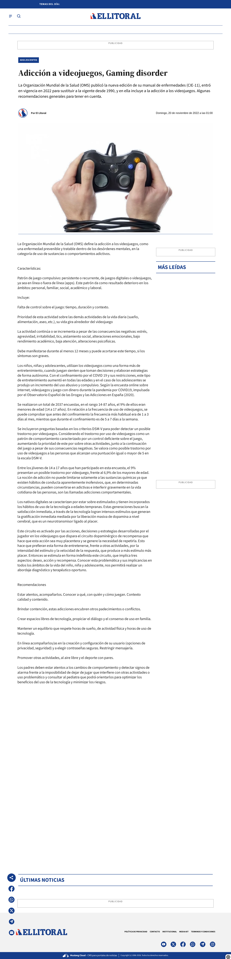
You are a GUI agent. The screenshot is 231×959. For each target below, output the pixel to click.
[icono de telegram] (203, 944)
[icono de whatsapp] (192, 944)
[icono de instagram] (212, 944)
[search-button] (19, 16)
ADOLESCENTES (28, 60)
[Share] (11, 877)
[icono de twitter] (173, 944)
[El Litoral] (115, 16)
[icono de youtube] (163, 944)
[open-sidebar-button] (10, 16)
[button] (11, 888)
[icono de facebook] (183, 944)
